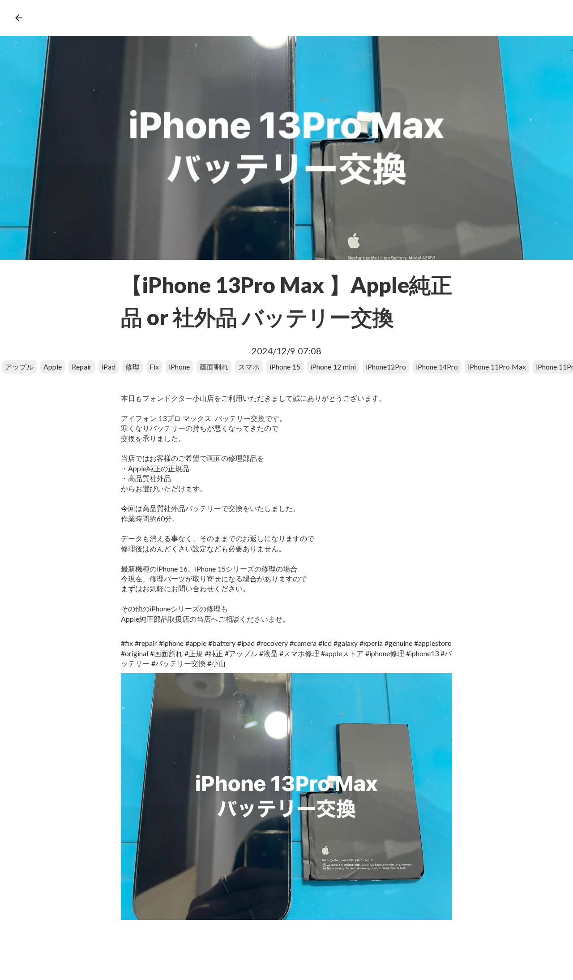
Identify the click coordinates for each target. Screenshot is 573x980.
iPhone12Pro (386, 366)
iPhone (179, 366)
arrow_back (18, 18)
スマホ (249, 366)
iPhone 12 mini (333, 366)
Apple (52, 366)
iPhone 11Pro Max (497, 366)
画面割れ (214, 366)
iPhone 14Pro (437, 366)
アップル (19, 366)
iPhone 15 (284, 366)
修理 (132, 366)
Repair (82, 366)
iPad (108, 366)
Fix (154, 366)
